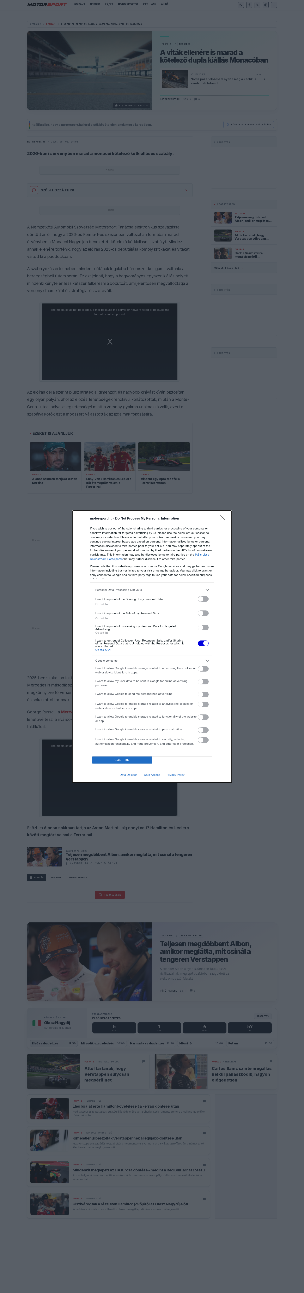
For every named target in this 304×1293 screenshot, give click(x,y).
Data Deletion (129, 774)
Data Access (152, 774)
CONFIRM (122, 759)
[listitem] (152, 590)
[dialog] (152, 647)
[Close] (223, 519)
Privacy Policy (175, 774)
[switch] (203, 599)
